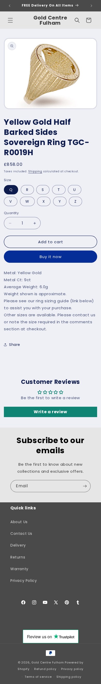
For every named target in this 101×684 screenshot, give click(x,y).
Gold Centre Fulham (47, 662)
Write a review (50, 412)
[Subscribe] (84, 486)
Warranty (19, 568)
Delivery (18, 545)
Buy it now (51, 256)
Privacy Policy (23, 580)
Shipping (35, 171)
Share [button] (14, 344)
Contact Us (21, 533)
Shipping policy (68, 677)
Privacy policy (72, 669)
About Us (19, 521)
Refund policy (45, 669)
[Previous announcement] (9, 5)
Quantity (11, 213)
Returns (17, 557)
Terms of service (38, 677)
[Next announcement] (91, 5)
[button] (10, 20)
